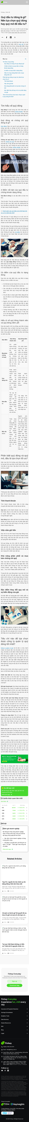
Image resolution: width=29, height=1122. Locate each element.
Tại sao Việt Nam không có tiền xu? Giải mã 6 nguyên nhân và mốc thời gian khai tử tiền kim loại (14, 945)
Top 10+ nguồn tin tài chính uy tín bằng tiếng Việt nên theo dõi (14, 883)
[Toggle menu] (27, 2)
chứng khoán (19, 111)
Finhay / (3, 12)
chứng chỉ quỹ (10, 141)
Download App (14, 985)
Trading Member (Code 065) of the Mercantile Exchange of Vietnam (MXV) (12, 1109)
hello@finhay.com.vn (12, 1049)
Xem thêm (3, 801)
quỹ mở (21, 44)
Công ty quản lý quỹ (7, 648)
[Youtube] (2, 1070)
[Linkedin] (8, 1070)
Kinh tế (8, 12)
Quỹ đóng (4, 126)
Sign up (14, 981)
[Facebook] (5, 1070)
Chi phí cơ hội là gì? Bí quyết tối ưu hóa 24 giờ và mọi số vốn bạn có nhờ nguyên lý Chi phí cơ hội (14, 914)
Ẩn (25, 59)
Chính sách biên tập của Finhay (17, 32)
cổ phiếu (17, 232)
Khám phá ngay (6, 794)
